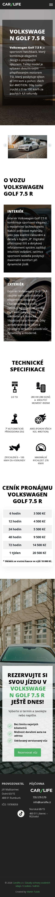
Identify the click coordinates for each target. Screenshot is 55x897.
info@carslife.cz (42, 802)
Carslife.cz (18, 882)
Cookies (27, 885)
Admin (36, 885)
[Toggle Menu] (51, 5)
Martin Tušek (33, 891)
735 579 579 (39, 797)
